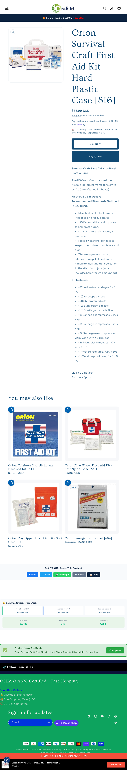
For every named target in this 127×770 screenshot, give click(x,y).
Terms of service (103, 749)
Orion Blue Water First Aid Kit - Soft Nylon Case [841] (89, 467)
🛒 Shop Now (115, 650)
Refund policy (70, 749)
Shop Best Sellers (11, 690)
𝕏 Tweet (46, 574)
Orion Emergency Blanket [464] (88, 538)
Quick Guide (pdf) (83, 372)
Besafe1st (22, 749)
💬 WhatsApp (62, 574)
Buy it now (95, 156)
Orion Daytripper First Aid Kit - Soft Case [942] (35, 540)
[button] (6, 8)
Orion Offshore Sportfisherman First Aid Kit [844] (32, 467)
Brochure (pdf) (81, 377)
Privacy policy (86, 749)
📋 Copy (94, 574)
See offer (79, 18)
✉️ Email (79, 574)
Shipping (76, 115)
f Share (32, 574)
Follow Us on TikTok (20, 667)
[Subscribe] (48, 722)
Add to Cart (116, 764)
